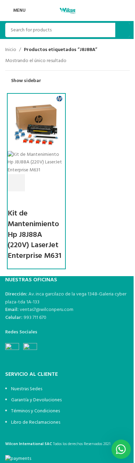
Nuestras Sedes (26, 389)
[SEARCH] (122, 30)
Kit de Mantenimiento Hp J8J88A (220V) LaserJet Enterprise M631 (34, 235)
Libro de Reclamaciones (35, 422)
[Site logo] (67, 10)
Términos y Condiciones (35, 411)
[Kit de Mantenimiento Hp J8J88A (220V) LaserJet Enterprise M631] (36, 122)
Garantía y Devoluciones (36, 400)
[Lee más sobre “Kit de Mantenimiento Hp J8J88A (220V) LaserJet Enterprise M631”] (16, 182)
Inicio (10, 50)
